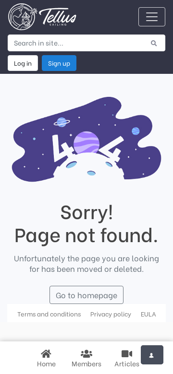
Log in (23, 62)
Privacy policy (110, 313)
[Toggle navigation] (151, 16)
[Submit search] (154, 43)
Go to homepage (86, 294)
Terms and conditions (49, 313)
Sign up (59, 62)
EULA (148, 313)
